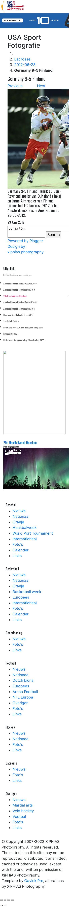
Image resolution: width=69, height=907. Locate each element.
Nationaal (21, 516)
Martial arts (23, 805)
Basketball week (27, 591)
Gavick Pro (33, 880)
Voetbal (19, 816)
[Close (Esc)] (12, 900)
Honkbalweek (25, 527)
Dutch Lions (23, 680)
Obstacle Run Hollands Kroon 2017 (18, 315)
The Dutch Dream (11, 321)
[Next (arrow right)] (5, 905)
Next (41, 85)
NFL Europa (23, 697)
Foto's (18, 544)
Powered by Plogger (25, 240)
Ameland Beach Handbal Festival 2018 (20, 302)
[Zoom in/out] (5, 900)
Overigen (20, 703)
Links (17, 555)
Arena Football (25, 691)
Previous (15, 85)
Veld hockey (23, 811)
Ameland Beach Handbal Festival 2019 (20, 283)
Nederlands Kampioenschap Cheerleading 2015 (23, 340)
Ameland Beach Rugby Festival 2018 (19, 308)
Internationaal (25, 539)
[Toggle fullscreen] (1, 900)
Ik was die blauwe (10, 333)
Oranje (18, 522)
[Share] (8, 900)
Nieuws (19, 511)
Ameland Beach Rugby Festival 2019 (19, 289)
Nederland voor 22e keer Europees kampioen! (23, 327)
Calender (20, 550)
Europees (21, 597)
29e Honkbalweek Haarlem (14, 296)
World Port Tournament (33, 533)
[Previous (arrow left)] (1, 905)
